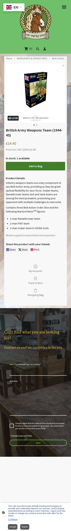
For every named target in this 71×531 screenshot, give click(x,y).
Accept (12, 527)
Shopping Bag (35, 295)
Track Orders (35, 283)
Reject (25, 527)
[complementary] (13, 7)
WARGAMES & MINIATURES (32, 58)
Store (9, 58)
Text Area (13, 381)
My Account (35, 271)
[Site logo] (36, 22)
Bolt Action (58, 58)
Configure (13, 519)
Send (38, 442)
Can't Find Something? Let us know (25, 364)
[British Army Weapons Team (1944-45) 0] (35, 93)
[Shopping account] (45, 49)
